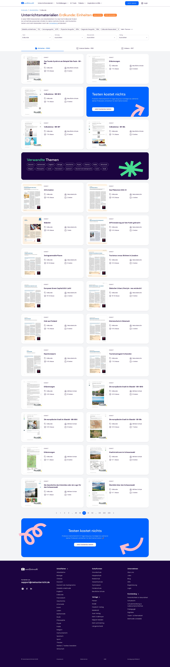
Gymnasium (96, 585)
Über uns (131, 572)
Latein (49, 169)
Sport (59, 639)
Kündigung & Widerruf (134, 659)
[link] (27, 3)
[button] (73, 3)
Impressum (60, 659)
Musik (104, 169)
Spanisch (69, 169)
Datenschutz (83, 659)
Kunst (97, 169)
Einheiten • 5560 (44, 48)
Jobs (129, 575)
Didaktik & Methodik (64, 588)
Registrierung (132, 585)
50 (84, 513)
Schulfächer (61, 569)
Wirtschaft (104, 164)
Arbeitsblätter (34, 10)
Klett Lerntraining (98, 623)
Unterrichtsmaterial (45, 3)
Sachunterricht (62, 633)
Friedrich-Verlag (98, 607)
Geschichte (69, 164)
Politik (95, 164)
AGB (105, 659)
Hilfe (129, 582)
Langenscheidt (97, 626)
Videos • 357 (129, 48)
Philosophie (40, 169)
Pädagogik (131, 609)
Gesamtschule (97, 582)
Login (129, 588)
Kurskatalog (132, 594)
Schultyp (57, 35)
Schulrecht (131, 601)
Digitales (131, 612)
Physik (79, 164)
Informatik (60, 604)
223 (109, 513)
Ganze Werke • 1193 (86, 48)
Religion (30, 169)
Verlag (121, 35)
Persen (94, 601)
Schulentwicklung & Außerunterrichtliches (135, 605)
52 (92, 513)
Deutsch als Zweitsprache (84, 169)
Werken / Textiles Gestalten (66, 646)
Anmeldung (53, 23)
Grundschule (96, 572)
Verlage (95, 597)
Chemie (87, 164)
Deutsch (31, 164)
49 (80, 513)
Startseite (24, 10)
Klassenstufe (90, 35)
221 (100, 513)
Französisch (58, 169)
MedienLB (95, 610)
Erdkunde (60, 595)
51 (88, 513)
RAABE (94, 604)
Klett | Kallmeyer (98, 617)
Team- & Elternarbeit (135, 616)
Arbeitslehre (61, 572)
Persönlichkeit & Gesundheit (138, 597)
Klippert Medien (97, 620)
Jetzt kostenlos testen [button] (103, 109)
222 (104, 513)
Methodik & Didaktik (135, 619)
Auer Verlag (96, 613)
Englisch (51, 164)
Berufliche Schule (98, 591)
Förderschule (96, 588)
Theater (59, 642)
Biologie (59, 164)
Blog (129, 579)
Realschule (96, 579)
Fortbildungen (61, 3)
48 (76, 513)
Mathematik (41, 164)
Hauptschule (96, 575)
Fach (24, 35)
